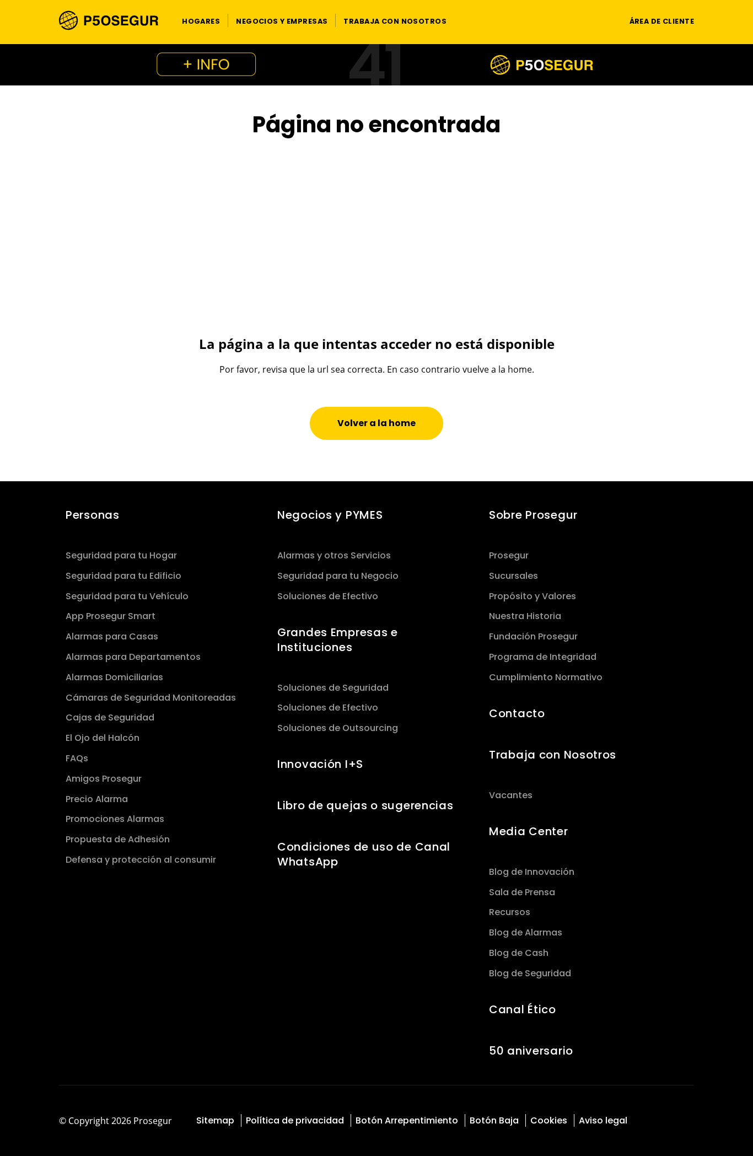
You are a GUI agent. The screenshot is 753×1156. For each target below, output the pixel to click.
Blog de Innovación (531, 871)
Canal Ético (522, 1009)
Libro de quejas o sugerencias (365, 805)
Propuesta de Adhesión (118, 839)
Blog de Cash (518, 953)
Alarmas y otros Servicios (334, 555)
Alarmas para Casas (112, 636)
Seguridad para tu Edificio (123, 575)
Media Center (528, 831)
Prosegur (509, 555)
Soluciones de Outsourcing (337, 728)
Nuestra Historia (525, 616)
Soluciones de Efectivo (327, 596)
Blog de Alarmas (525, 932)
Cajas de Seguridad (110, 717)
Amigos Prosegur (104, 778)
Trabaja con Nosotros (552, 754)
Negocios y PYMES (330, 515)
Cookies (548, 1120)
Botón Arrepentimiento (407, 1120)
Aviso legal (603, 1120)
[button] (201, 20)
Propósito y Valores (532, 596)
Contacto (517, 713)
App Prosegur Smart (110, 616)
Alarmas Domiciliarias (114, 677)
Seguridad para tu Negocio (338, 575)
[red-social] (658, 1121)
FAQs (77, 758)
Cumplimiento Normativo (546, 677)
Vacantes (511, 795)
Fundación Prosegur (533, 636)
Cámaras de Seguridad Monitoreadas (151, 697)
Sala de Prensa (522, 892)
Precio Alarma (97, 799)
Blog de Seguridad (530, 973)
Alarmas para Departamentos (133, 656)
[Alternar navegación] (600, 20)
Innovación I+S (320, 764)
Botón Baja (494, 1120)
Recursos (509, 912)
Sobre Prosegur (533, 515)
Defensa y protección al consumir (141, 859)
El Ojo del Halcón (102, 738)
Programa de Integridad (542, 656)
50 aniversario (531, 1050)
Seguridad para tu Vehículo (127, 596)
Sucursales (513, 575)
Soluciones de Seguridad (333, 687)
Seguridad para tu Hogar (121, 555)
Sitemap (215, 1120)
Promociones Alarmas (115, 819)
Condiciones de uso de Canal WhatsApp (363, 854)
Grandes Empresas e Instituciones (337, 640)
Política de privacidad (295, 1120)
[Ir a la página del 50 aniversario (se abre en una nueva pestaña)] (376, 64)
